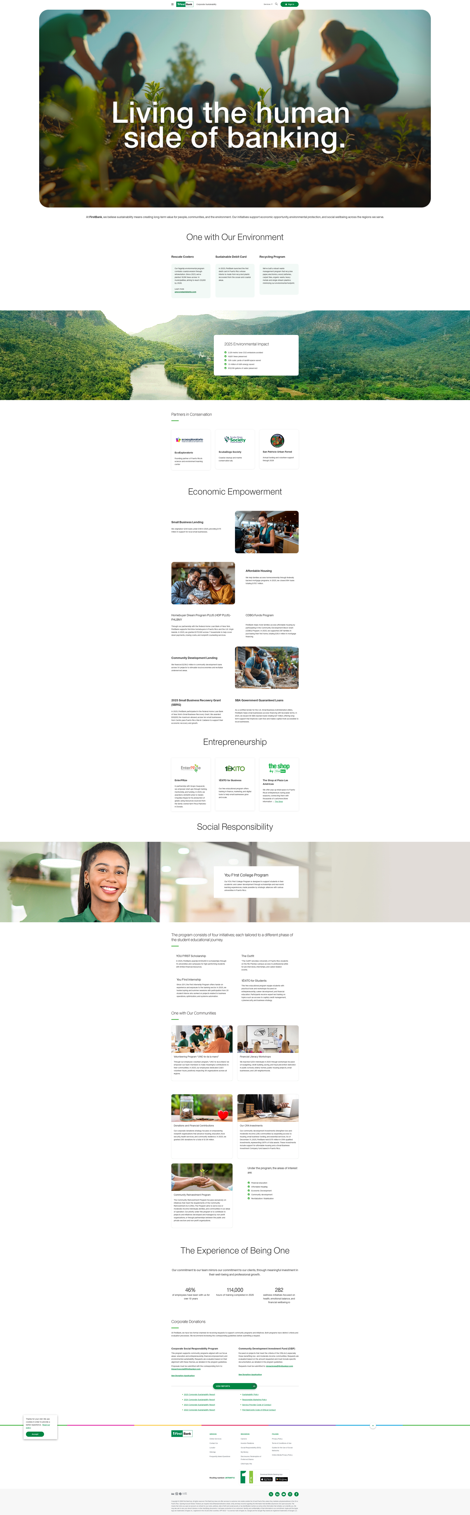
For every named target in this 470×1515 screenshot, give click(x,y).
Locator (212, 1448)
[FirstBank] (185, 4)
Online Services (215, 1439)
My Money (244, 1452)
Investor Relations (247, 1443)
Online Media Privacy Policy (282, 1455)
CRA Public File (246, 1464)
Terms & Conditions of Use (281, 1443)
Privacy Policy (277, 1439)
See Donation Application (183, 1375)
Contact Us (214, 1443)
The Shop (279, 801)
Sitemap (213, 1452)
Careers (244, 1439)
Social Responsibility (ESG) (251, 1448)
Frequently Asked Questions (220, 1456)
